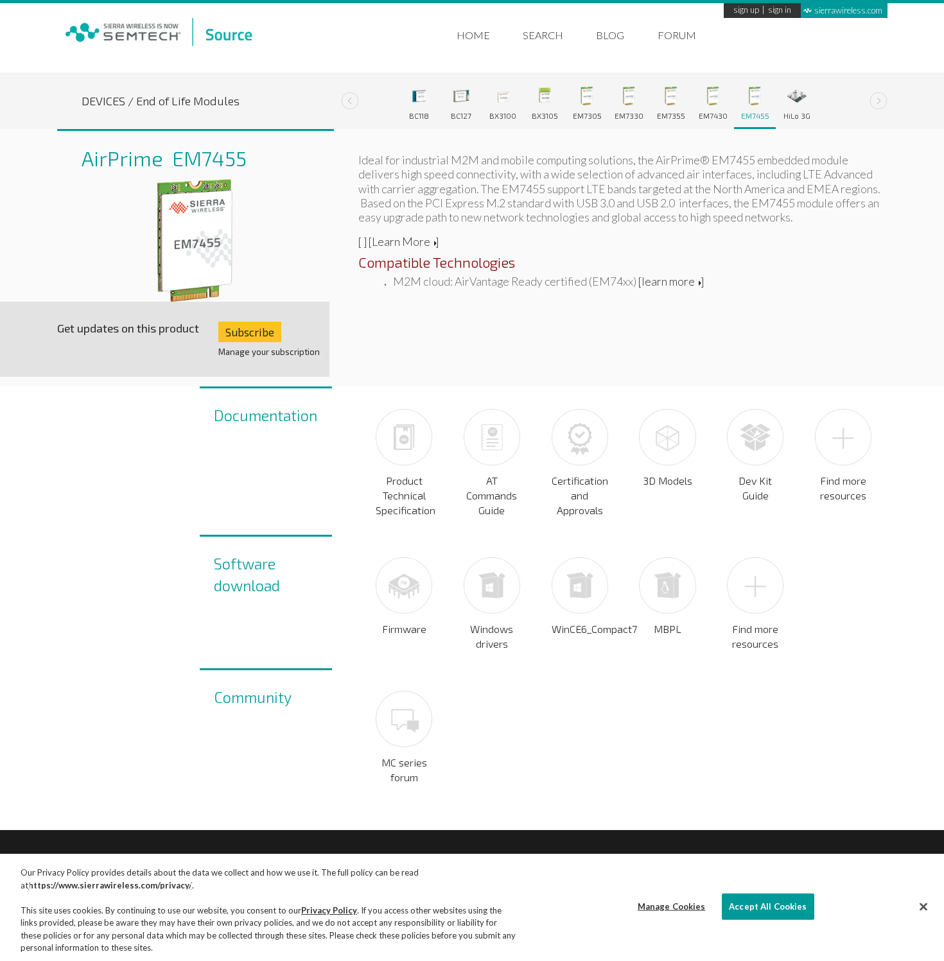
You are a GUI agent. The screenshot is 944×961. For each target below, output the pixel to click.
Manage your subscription (269, 352)
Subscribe (249, 331)
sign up (746, 10)
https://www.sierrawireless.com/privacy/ (110, 885)
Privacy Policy (329, 910)
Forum (677, 35)
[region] (472, 907)
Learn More (401, 241)
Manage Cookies (672, 906)
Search (543, 35)
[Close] (923, 906)
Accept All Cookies (768, 906)
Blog (610, 35)
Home (473, 35)
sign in (779, 10)
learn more (668, 281)
